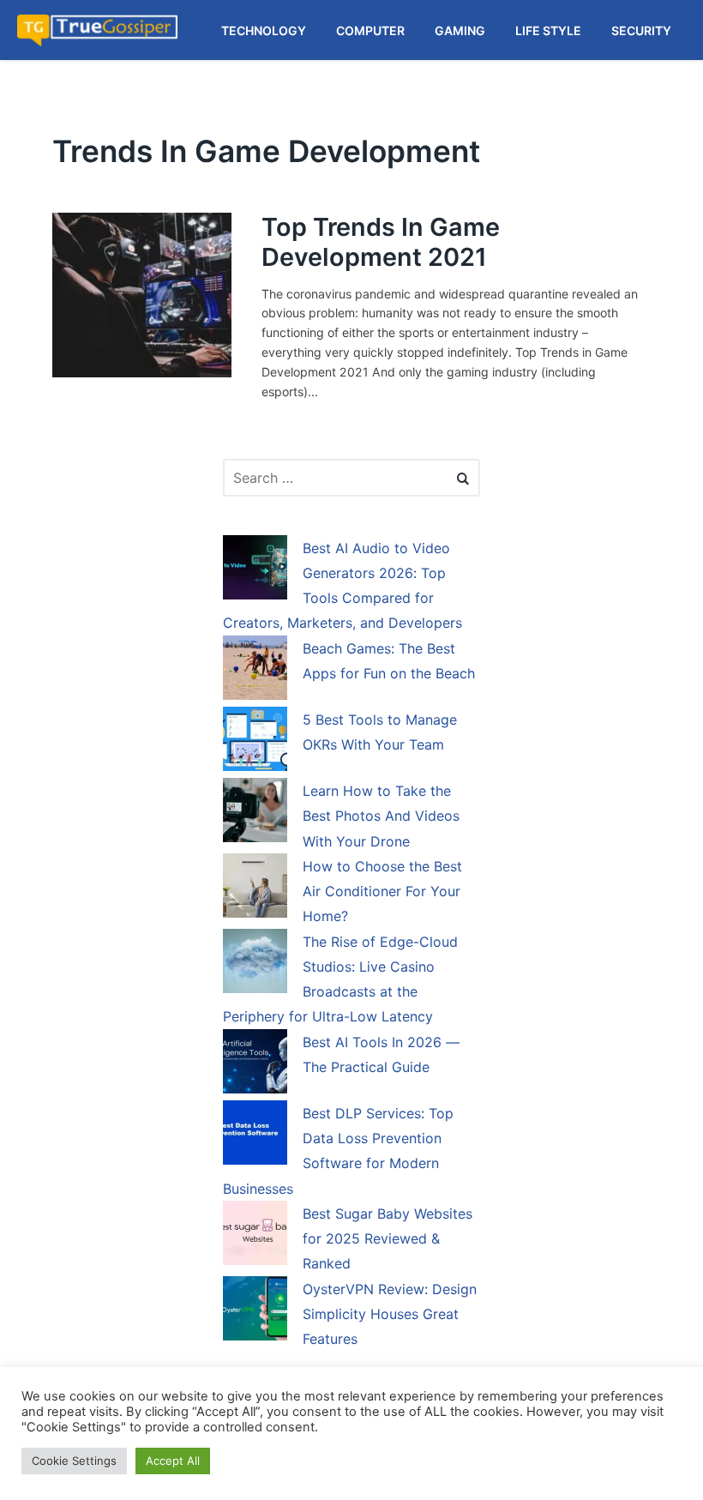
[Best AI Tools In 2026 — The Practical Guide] (255, 1064)
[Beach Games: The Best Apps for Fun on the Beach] (255, 671)
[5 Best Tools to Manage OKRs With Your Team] (255, 742)
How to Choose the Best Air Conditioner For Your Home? (382, 891)
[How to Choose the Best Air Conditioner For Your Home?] (255, 888)
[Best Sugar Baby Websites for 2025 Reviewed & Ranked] (255, 1236)
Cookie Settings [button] (74, 1460)
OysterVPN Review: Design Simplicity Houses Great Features (390, 1314)
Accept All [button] (173, 1460)
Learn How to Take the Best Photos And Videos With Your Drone (381, 816)
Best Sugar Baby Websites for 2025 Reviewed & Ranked (387, 1239)
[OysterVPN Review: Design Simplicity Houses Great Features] (255, 1311)
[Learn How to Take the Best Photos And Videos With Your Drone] (255, 813)
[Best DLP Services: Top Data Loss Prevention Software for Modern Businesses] (255, 1135)
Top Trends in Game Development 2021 (380, 242)
